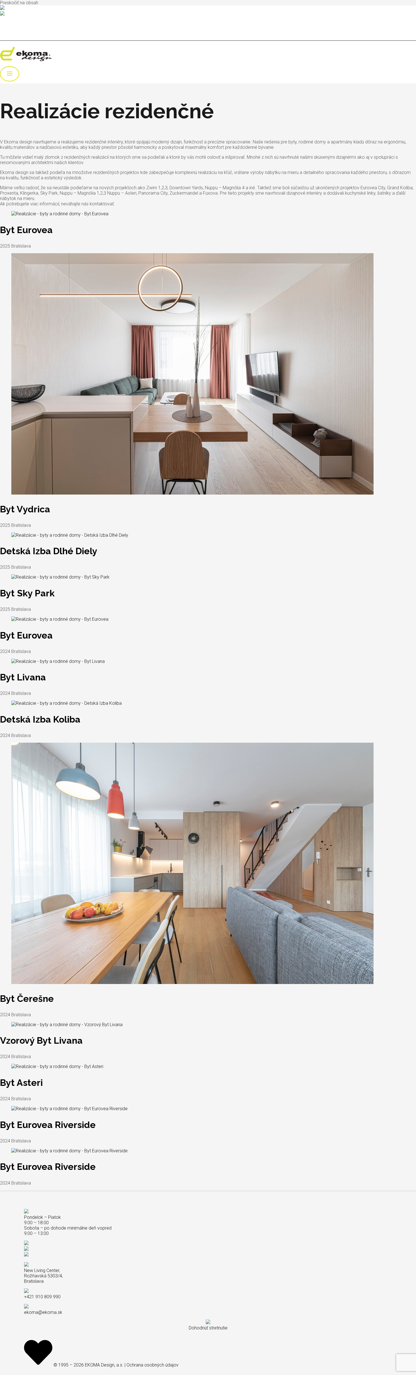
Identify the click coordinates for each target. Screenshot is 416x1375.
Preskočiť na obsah (19, 2)
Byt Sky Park (27, 593)
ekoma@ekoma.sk (23, 14)
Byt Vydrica (25, 509)
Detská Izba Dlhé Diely (48, 551)
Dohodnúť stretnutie (208, 1328)
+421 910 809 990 (22, 8)
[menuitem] (14, 28)
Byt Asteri (21, 1082)
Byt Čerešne (27, 998)
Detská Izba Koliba (40, 719)
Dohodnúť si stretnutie (21, 19)
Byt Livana (23, 677)
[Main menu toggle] (9, 73)
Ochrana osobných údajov (152, 1365)
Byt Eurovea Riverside (48, 1125)
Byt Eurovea (26, 230)
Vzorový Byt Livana (41, 1040)
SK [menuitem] (14, 28)
